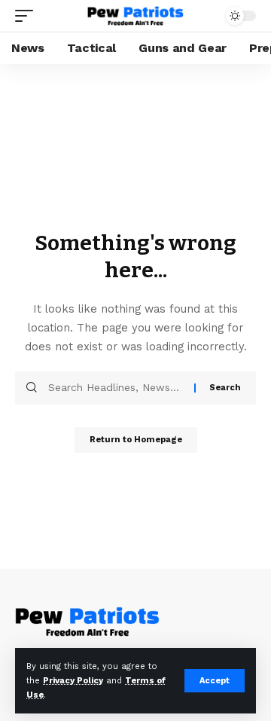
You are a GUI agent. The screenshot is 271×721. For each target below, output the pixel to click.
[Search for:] (115, 388)
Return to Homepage (136, 440)
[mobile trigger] (28, 16)
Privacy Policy (73, 681)
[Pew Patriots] (135, 16)
